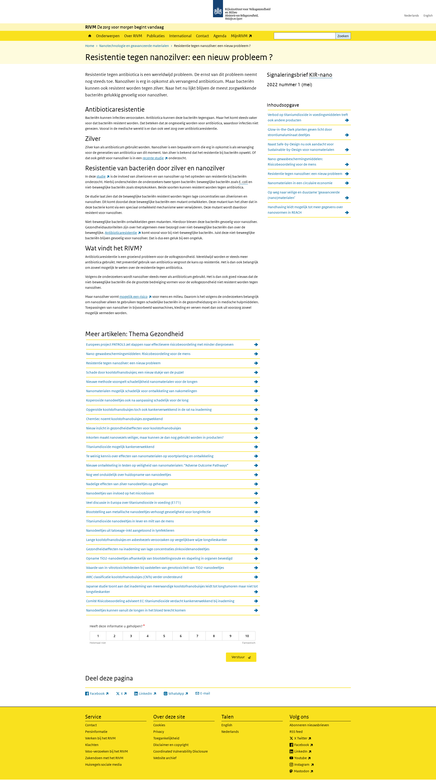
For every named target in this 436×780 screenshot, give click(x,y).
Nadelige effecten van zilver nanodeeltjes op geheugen (127, 484)
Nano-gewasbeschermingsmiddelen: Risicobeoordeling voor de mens (138, 354)
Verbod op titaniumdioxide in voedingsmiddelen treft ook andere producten (308, 117)
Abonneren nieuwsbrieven (309, 725)
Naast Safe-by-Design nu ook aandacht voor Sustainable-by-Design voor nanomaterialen (301, 147)
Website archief (164, 758)
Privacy (158, 731)
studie (103, 176)
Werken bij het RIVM (100, 738)
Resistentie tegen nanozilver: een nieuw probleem (123, 363)
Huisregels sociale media (103, 764)
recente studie (155, 158)
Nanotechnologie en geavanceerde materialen (134, 46)
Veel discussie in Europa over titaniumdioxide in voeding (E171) (133, 502)
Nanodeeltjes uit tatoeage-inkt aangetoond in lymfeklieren (130, 530)
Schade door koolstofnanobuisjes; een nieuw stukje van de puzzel (135, 372)
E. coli (243, 182)
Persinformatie (96, 731)
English (428, 15)
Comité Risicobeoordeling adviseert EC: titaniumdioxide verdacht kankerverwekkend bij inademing (160, 601)
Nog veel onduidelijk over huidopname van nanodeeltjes (128, 474)
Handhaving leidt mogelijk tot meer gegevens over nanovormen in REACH (305, 210)
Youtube (312, 758)
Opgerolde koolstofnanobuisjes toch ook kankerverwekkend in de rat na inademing (149, 409)
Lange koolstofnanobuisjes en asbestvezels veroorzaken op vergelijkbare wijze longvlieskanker (156, 540)
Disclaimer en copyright (170, 745)
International (180, 35)
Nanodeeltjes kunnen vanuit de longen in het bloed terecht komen (136, 610)
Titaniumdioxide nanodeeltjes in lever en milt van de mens (130, 521)
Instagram (314, 764)
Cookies (159, 725)
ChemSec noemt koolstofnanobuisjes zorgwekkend (124, 419)
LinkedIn (313, 751)
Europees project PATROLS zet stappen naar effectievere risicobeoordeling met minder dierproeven (160, 344)
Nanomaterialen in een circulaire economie (300, 183)
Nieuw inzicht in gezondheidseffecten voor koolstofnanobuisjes (133, 428)
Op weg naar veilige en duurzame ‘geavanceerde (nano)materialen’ (304, 195)
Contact (202, 35)
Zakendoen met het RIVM (104, 758)
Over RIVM (133, 35)
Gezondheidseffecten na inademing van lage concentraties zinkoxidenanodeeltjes (147, 549)
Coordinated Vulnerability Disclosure (180, 751)
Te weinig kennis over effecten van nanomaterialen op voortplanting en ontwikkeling (149, 456)
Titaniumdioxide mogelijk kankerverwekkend (120, 447)
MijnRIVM (242, 35)
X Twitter (312, 738)
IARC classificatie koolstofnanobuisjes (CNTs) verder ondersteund (134, 577)
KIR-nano (320, 74)
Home (89, 36)
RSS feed (296, 731)
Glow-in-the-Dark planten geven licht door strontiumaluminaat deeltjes (300, 132)
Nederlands (411, 15)
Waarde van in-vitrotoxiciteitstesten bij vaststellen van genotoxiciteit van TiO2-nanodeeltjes (155, 567)
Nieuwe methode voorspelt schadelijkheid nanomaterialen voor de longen (142, 381)
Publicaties (156, 35)
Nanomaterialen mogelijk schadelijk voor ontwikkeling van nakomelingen (141, 391)
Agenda (219, 35)
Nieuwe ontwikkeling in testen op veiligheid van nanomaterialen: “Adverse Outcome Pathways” (157, 465)
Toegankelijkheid (166, 738)
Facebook (313, 744)
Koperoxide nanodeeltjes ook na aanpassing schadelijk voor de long (137, 400)
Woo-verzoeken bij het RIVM (106, 751)
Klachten (92, 745)
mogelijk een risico (135, 296)
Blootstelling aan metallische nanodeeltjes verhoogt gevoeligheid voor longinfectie (148, 512)
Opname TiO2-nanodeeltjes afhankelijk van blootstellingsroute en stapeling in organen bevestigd (159, 558)
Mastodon (313, 771)
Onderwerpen (108, 35)
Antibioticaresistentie (123, 232)
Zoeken (343, 36)
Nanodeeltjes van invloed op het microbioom (120, 493)
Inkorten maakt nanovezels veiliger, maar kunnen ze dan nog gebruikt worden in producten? (155, 437)
